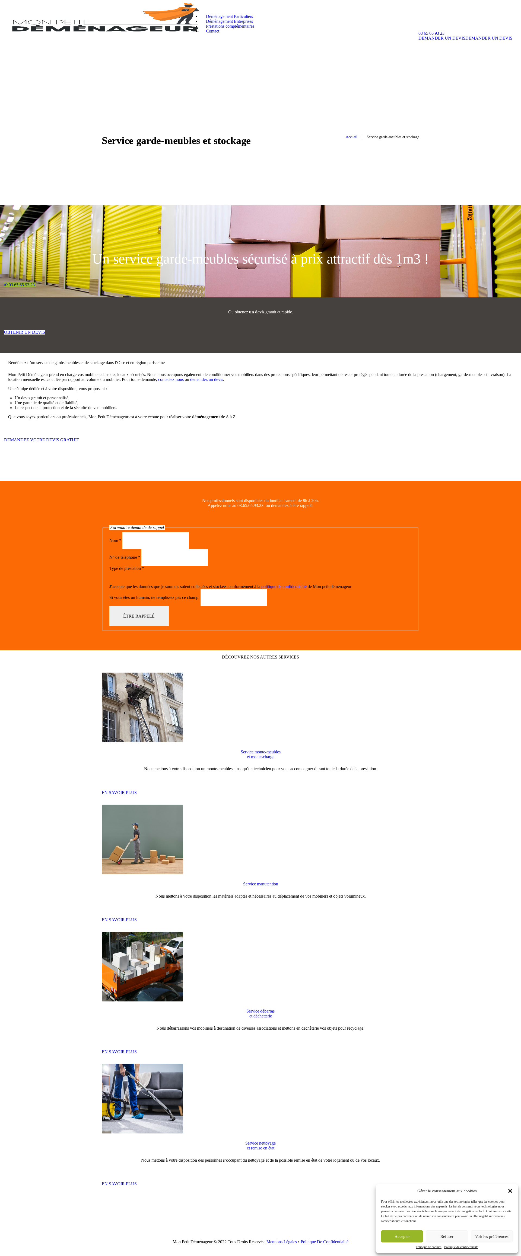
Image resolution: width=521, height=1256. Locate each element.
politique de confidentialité (284, 586)
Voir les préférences (492, 1236)
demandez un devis (206, 379)
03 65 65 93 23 (431, 33)
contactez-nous (171, 379)
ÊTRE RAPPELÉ (139, 616)
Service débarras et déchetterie (260, 1013)
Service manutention (260, 884)
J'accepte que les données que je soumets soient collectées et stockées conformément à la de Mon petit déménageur (230, 586)
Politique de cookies (428, 1247)
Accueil (351, 137)
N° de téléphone (124, 557)
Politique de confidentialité (461, 1247)
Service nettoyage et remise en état (260, 1145)
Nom (115, 540)
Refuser (446, 1236)
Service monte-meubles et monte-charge (261, 754)
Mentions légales (281, 1241)
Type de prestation (126, 568)
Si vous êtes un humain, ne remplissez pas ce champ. (155, 597)
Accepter (402, 1236)
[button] (510, 1191)
